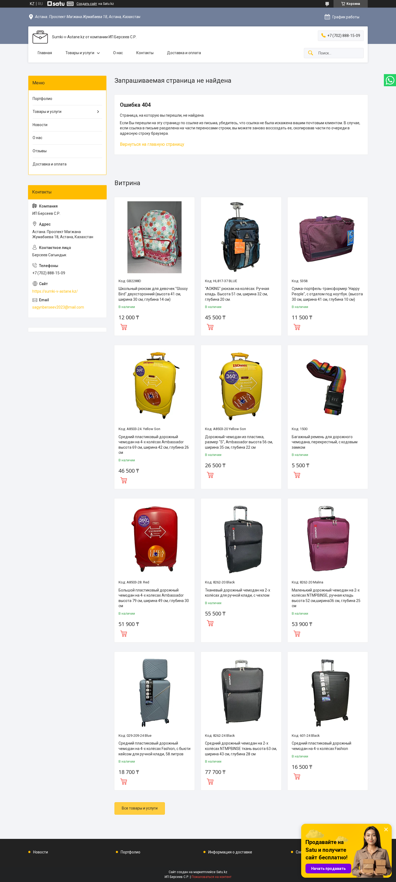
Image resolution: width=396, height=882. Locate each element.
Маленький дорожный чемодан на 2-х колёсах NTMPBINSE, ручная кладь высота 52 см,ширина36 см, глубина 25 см (326, 598)
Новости (40, 125)
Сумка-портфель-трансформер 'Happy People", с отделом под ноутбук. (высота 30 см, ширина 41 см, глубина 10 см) (327, 293)
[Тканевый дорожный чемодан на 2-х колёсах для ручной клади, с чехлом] (241, 539)
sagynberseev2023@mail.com (58, 307)
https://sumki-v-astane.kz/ (55, 291)
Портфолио (42, 98)
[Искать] (310, 53)
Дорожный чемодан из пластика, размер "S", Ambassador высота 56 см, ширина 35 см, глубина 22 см (239, 442)
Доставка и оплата (184, 53)
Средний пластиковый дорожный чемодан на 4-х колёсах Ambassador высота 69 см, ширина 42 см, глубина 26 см (154, 445)
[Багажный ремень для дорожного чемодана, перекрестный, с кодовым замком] (328, 385)
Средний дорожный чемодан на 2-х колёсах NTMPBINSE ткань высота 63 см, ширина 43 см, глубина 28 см (241, 748)
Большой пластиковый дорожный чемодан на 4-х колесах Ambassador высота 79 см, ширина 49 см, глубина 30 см (154, 598)
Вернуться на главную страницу (152, 144)
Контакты (145, 53)
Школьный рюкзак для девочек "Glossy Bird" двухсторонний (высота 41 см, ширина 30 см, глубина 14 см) (153, 293)
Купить (124, 326)
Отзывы (40, 151)
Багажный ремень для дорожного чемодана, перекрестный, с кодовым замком (324, 442)
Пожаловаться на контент (211, 877)
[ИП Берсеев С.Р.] (40, 37)
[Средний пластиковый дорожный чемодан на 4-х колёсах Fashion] (328, 692)
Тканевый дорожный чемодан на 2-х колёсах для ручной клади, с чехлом (237, 593)
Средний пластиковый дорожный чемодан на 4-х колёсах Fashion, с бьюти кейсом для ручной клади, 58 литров (154, 748)
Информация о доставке (230, 852)
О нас (118, 53)
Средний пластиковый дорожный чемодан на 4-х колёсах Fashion (321, 746)
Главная (45, 53)
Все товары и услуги (140, 808)
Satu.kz (221, 872)
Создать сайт (87, 4)
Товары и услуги (79, 53)
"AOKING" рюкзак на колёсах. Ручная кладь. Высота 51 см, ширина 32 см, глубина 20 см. (237, 293)
